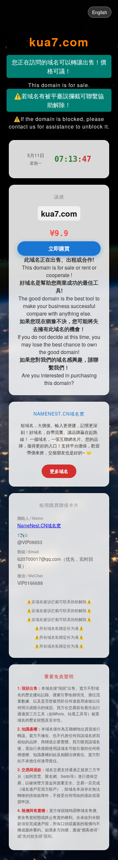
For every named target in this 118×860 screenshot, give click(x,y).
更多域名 (59, 471)
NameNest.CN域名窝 (39, 525)
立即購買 (59, 248)
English (99, 12)
